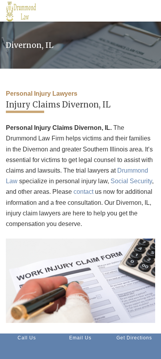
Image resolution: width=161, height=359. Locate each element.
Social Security (131, 181)
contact (83, 191)
